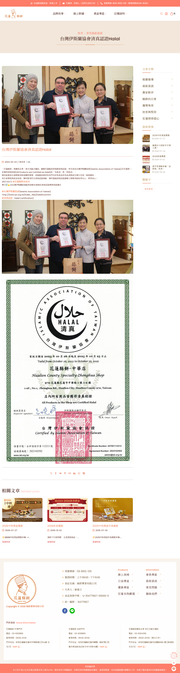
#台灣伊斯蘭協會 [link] (10, 191)
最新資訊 (148, 86)
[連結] (74, 473)
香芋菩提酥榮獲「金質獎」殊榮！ (161, 167)
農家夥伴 (148, 93)
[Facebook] (56, 473)
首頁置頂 (148, 189)
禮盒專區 (99, 14)
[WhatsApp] (79, 473)
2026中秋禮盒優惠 (12, 526)
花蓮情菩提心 (150, 119)
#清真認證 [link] (7, 198)
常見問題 (151, 587)
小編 (28, 162)
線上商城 (123, 575)
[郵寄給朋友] (69, 473)
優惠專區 (123, 587)
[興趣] (65, 473)
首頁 (80, 33)
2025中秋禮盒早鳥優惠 (105, 526)
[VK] (60, 473)
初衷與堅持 (149, 112)
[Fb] (65, 611)
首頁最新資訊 (94, 33)
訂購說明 (119, 14)
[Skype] (83, 473)
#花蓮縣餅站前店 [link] (21, 181)
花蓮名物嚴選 (126, 594)
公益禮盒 (123, 581)
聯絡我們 (151, 594)
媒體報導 (148, 80)
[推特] (52, 473)
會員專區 (151, 575)
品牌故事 (58, 14)
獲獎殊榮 (148, 106)
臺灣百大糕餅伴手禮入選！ (161, 146)
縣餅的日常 (149, 99)
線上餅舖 (78, 14)
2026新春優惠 (55, 526)
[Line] (72, 611)
